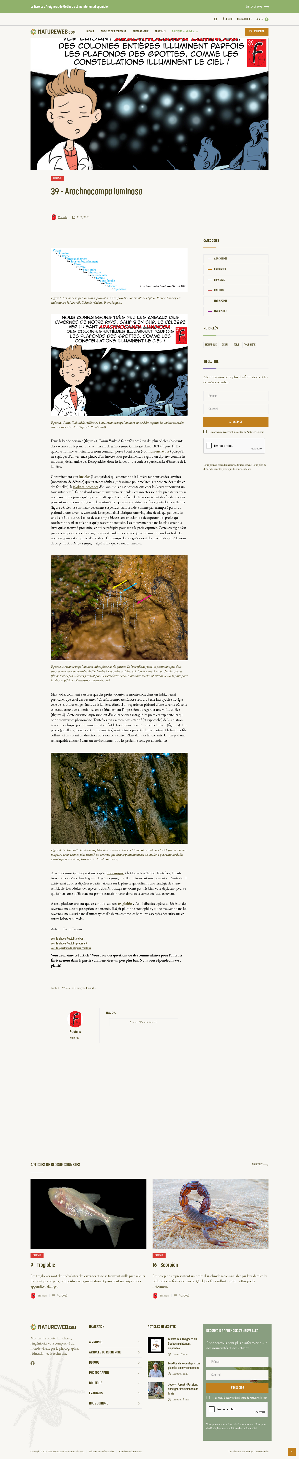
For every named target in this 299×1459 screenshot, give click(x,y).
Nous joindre (244, 19)
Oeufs (225, 344)
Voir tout (75, 1038)
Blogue (90, 31)
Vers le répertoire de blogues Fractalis (71, 948)
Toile (236, 344)
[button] (262, 19)
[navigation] (52, 32)
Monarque (211, 344)
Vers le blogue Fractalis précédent (69, 943)
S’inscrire (259, 31)
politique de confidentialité (237, 469)
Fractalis (160, 31)
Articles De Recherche (113, 31)
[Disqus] (119, 1100)
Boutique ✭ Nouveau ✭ (185, 31)
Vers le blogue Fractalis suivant (67, 938)
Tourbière (249, 344)
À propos (228, 19)
